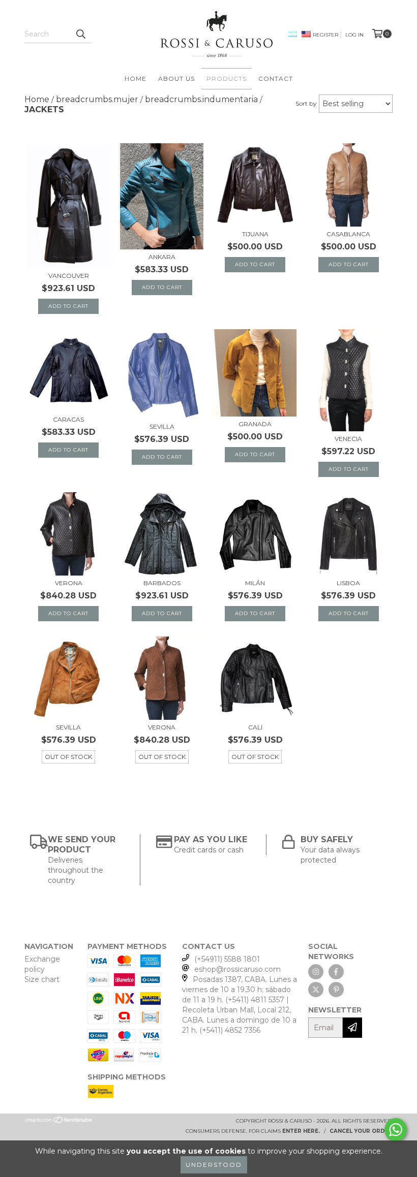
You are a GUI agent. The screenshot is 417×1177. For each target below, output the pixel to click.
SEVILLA (162, 426)
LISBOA (348, 583)
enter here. (301, 1131)
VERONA (68, 583)
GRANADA (255, 424)
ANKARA (161, 257)
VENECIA (348, 438)
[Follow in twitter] (315, 989)
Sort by (306, 103)
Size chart (41, 979)
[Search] (80, 34)
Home (135, 78)
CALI (255, 727)
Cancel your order (361, 1131)
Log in (354, 34)
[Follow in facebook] (336, 971)
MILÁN (255, 583)
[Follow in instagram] (315, 971)
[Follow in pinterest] (336, 989)
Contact (275, 78)
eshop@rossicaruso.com (237, 969)
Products (226, 78)
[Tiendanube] (59, 1122)
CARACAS (68, 419)
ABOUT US (176, 78)
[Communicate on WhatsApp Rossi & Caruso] (395, 1129)
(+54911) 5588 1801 (227, 959)
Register (325, 34)
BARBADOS (162, 583)
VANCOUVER (68, 275)
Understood (214, 1164)
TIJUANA (255, 234)
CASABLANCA (348, 234)
